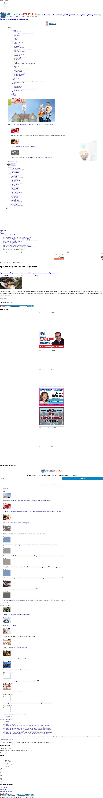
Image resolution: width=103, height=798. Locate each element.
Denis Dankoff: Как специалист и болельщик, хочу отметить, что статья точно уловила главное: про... (26, 731)
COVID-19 (12, 736)
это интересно (22, 736)
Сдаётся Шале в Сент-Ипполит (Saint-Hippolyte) (14, 249)
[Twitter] (3, 752)
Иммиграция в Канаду (97, 736)
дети (51, 738)
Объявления (11, 164)
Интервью (13, 93)
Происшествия (17, 58)
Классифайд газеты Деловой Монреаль (9, 234)
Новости (10, 29)
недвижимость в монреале (37, 736)
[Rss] (0, 752)
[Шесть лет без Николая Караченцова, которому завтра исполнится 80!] (7, 678)
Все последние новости (5, 605)
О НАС (4, 2)
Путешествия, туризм (19, 74)
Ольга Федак (14, 176)
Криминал (16, 53)
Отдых (12, 65)
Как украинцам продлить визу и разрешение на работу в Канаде (19, 637)
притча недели (59, 738)
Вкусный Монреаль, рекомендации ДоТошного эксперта (16, 245)
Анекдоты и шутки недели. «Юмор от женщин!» (15, 714)
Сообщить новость (15, 172)
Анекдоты (16, 66)
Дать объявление (4, 793)
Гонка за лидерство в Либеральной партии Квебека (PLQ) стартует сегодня (20, 240)
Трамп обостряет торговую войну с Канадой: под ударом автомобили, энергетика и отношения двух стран (30, 545)
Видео (12, 91)
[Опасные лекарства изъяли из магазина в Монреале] (15, 144)
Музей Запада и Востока (20, 51)
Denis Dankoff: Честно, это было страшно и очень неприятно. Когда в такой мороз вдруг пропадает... (26, 727)
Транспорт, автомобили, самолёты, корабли (24, 63)
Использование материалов (17, 169)
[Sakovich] (28, 256)
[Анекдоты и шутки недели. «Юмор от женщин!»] (7, 711)
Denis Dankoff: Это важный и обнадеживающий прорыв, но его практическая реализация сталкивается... (27, 729)
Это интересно (17, 78)
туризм (77, 738)
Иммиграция (14, 94)
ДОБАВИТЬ (2, 233)
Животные (16, 46)
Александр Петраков (16, 203)
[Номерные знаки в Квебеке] (7, 623)
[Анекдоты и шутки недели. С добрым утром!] (7, 689)
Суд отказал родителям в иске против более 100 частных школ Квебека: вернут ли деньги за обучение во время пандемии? (34, 600)
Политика (13, 95)
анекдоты (34, 738)
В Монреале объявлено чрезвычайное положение (15, 670)
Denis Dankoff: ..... (7, 721)
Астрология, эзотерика (19, 45)
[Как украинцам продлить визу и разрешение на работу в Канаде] (7, 634)
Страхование (17, 35)
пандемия (80, 738)
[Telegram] (5, 752)
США (57, 736)
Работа (15, 34)
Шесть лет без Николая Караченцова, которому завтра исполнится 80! (21, 681)
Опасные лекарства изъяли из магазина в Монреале (23, 146)
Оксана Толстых (15, 193)
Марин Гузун (14, 204)
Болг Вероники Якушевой (17, 205)
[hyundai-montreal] (90, 256)
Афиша (15, 67)
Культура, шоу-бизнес (19, 54)
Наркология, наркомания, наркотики (22, 49)
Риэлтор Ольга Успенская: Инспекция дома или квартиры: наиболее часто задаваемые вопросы (31, 124)
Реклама (16, 37)
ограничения (11, 739)
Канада (10, 736)
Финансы (16, 38)
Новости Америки (18, 87)
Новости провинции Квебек (20, 85)
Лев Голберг (14, 181)
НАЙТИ (1, 232)
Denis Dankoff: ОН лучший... (9, 724)
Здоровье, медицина (19, 47)
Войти (7, 8)
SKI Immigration (64, 738)
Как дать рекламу (15, 171)
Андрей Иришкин (15, 196)
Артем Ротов (14, 191)
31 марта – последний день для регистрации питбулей (16, 614)
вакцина (89, 736)
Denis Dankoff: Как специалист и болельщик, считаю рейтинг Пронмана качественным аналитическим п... (28, 732)
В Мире (13, 79)
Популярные (6, 490)
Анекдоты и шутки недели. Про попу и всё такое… (15, 648)
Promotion (90, 738)
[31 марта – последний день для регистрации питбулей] (7, 612)
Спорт (15, 62)
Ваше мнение (17, 97)
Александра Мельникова (17, 177)
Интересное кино (18, 70)
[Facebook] (1, 752)
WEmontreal (53, 742)
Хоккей (7, 739)
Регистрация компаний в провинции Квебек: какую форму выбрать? (19, 246)
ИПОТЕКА (71, 738)
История (16, 50)
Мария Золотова (15, 179)
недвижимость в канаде (26, 738)
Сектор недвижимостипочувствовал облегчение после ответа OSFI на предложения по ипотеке (27, 703)
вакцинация (60, 736)
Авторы (10, 173)
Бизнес (15, 39)
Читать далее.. (3, 298)
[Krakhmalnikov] (74, 256)
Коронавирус (27, 736)
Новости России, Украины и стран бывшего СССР (25, 89)
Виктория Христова (15, 180)
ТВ (87, 736)
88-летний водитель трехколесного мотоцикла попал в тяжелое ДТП (20, 589)
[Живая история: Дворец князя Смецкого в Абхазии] (7, 656)
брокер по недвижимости (66, 736)
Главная (10, 27)
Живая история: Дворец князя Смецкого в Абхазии (16, 659)
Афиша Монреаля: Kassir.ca (23, 69)
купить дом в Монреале (78, 736)
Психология (16, 59)
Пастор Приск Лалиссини (17, 183)
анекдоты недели (47, 738)
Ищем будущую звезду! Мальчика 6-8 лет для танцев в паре (17, 237)
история (73, 736)
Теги (4, 491)
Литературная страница (19, 73)
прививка (85, 736)
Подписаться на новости (6, 791)
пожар (92, 736)
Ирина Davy (14, 185)
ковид (56, 738)
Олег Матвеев (14, 188)
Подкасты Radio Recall (16, 98)
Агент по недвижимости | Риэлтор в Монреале (49, 736)
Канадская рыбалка (18, 71)
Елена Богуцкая (15, 184)
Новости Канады (18, 86)
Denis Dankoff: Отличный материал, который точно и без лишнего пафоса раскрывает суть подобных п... (27, 733)
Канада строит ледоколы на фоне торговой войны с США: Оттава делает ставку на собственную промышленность (38, 135)
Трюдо (83, 736)
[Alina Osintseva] (59, 256)
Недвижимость (17, 31)
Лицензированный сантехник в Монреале (12, 241)
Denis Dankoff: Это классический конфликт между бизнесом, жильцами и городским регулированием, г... (27, 728)
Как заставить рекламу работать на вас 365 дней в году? (16, 238)
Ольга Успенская (11, 738)
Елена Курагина (15, 199)
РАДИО (5, 4)
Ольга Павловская (15, 195)
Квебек (16, 736)
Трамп (37, 738)
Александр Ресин (15, 200)
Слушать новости (12, 161)
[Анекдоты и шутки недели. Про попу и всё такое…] (7, 645)
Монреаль (7, 736)
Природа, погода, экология (20, 57)
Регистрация (8, 9)
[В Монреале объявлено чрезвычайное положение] (7, 667)
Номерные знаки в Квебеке (10, 626)
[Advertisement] (51, 219)
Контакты (5, 6)
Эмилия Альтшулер (15, 189)
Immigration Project (41, 738)
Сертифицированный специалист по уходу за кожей (15, 244)
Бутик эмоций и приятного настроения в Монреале (15, 248)
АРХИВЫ (5, 3)
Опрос (15, 43)
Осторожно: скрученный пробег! (10, 242)
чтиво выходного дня (85, 738)
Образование (17, 55)
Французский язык (18, 42)
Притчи (68, 738)
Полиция (18, 736)
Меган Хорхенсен (15, 175)
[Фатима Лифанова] (12, 256)
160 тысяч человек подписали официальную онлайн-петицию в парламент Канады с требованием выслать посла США (33, 578)
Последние (5, 488)
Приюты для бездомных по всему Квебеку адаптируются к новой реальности (29, 273)
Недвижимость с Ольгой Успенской (25, 33)
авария (99, 738)
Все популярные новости (6, 719)
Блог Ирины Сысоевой (16, 192)
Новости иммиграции (19, 82)
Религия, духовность (19, 61)
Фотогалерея (17, 77)
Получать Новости (12, 163)
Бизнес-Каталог (12, 165)
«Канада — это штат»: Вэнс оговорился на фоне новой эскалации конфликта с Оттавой (31, 157)
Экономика (13, 30)
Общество (13, 41)
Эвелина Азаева (15, 187)
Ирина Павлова (14, 197)
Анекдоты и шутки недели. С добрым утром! (14, 692)
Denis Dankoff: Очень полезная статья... (12, 723)
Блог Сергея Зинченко (16, 201)
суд (70, 736)
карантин (74, 738)
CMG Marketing (3, 789)
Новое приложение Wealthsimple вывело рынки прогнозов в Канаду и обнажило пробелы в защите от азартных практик (33, 556)
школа (31, 738)
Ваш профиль (6, 7)
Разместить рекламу (16, 168)
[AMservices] (44, 256)
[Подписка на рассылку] (0, 270)
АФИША (5, 5)
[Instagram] (4, 752)
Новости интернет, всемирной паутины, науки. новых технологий (29, 81)
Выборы (53, 738)
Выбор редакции (18, 90)
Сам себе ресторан (18, 75)
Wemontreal (11, 797)
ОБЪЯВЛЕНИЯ (3, 230)
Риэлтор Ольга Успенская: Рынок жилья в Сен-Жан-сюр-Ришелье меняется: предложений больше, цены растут (31, 567)
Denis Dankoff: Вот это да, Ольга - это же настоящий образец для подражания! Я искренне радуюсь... (26, 725)
